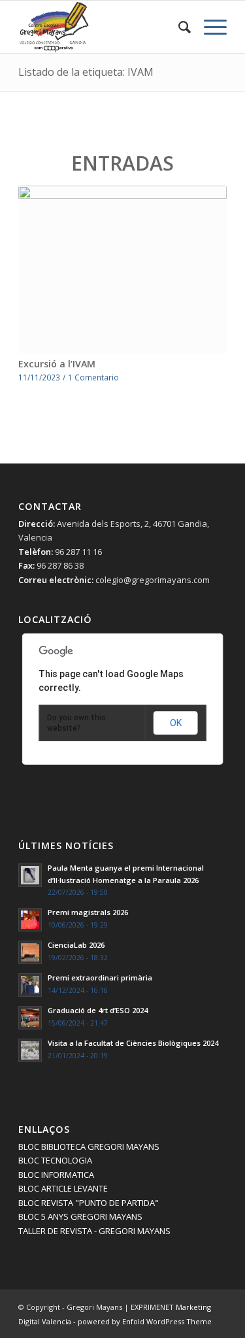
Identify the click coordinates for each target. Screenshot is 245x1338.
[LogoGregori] (101, 27)
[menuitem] (178, 27)
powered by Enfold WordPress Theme (145, 1321)
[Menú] (209, 27)
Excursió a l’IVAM (56, 364)
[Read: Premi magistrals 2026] (30, 919)
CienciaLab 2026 (76, 945)
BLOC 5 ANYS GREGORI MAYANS (80, 1216)
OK (176, 723)
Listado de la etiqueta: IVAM (86, 72)
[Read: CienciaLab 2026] (30, 952)
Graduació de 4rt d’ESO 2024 (98, 1010)
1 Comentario (93, 377)
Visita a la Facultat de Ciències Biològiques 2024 (133, 1043)
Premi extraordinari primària (100, 977)
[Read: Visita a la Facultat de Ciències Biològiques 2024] (30, 1050)
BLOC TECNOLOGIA (55, 1160)
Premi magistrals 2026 (88, 912)
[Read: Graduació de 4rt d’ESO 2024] (30, 1017)
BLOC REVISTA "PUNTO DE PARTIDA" (88, 1203)
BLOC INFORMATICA (56, 1174)
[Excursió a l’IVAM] (122, 270)
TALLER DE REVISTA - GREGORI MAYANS (94, 1231)
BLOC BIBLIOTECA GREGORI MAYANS (88, 1146)
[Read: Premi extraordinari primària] (30, 985)
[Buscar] (178, 27)
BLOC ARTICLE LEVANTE (63, 1188)
